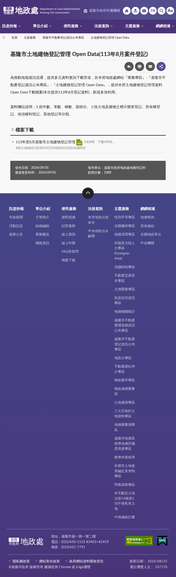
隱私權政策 (21, 561)
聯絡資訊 (42, 243)
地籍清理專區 (124, 234)
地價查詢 (147, 217)
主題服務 (132, 26)
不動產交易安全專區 (124, 278)
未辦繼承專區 (124, 226)
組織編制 (42, 226)
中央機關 (147, 243)
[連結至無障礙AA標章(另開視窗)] (139, 541)
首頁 (14, 37)
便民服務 (71, 26)
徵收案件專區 (124, 380)
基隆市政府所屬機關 (104, 10)
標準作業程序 (124, 457)
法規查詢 (101, 26)
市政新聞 (16, 217)
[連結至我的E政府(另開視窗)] (162, 542)
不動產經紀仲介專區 (124, 369)
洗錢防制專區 (124, 267)
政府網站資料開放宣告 (86, 561)
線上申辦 (68, 243)
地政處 (41, 11)
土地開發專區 (124, 289)
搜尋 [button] (161, 11)
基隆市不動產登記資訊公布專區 (63, 37)
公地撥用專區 (124, 402)
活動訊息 (16, 226)
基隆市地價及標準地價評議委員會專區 (124, 443)
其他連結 (147, 226)
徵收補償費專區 (124, 391)
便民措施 (68, 217)
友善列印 (139, 66)
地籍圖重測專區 (124, 427)
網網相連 (163, 26)
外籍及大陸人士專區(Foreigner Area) (124, 250)
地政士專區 (123, 358)
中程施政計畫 (124, 517)
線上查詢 (68, 234)
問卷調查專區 (124, 485)
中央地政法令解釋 (98, 233)
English (153, 11)
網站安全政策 (49, 561)
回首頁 (127, 11)
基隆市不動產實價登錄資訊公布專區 (124, 325)
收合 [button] (88, 193)
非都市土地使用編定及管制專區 (124, 471)
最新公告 (16, 234)
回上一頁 (129, 66)
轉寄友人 (150, 66)
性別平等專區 (124, 217)
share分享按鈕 (161, 66)
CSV (79, 142)
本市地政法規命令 (98, 220)
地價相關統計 (124, 311)
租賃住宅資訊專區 (124, 300)
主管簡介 (42, 217)
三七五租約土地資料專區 (124, 413)
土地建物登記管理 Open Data (110, 37)
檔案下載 (68, 260)
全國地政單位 (150, 234)
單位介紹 (40, 26)
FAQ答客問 (70, 251)
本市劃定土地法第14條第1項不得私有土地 (124, 501)
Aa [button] (170, 11)
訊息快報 (9, 26)
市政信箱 (144, 11)
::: (2, 3)
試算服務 (68, 226)
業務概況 (42, 234)
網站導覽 (135, 11)
